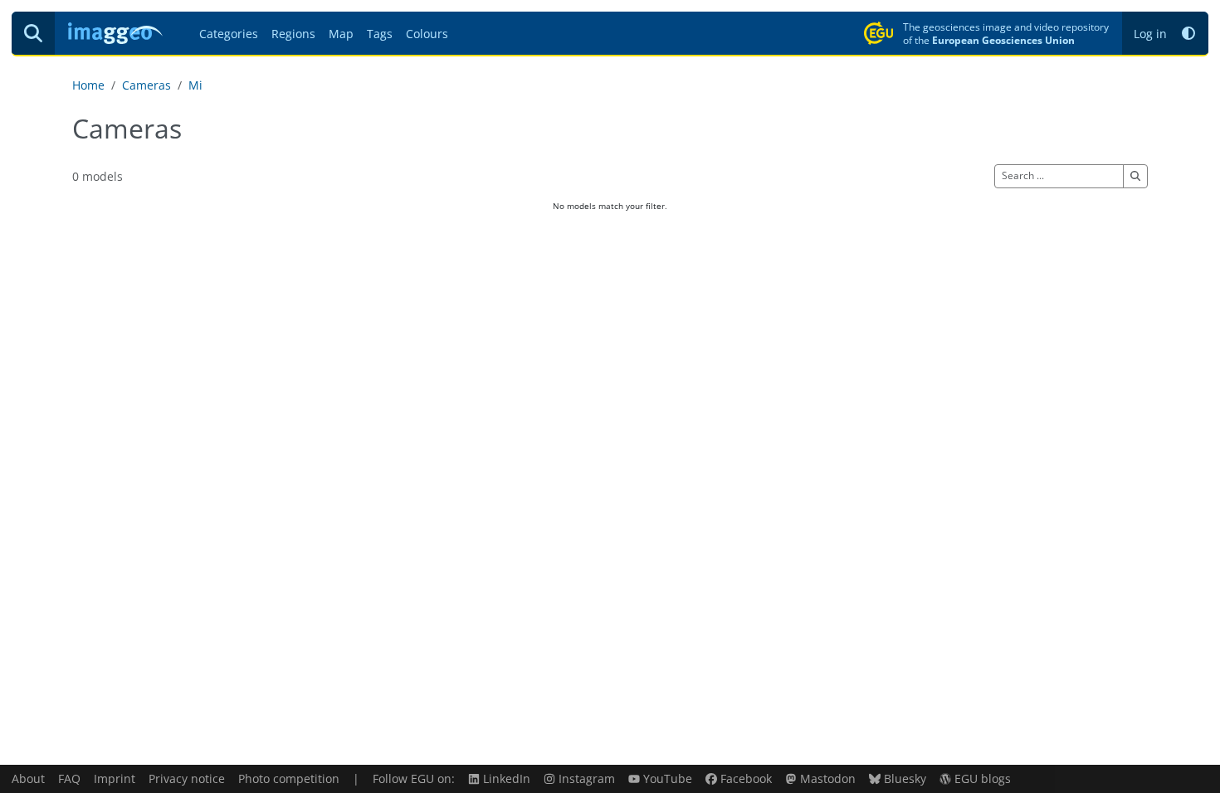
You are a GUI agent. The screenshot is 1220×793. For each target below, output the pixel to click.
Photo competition (288, 778)
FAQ (69, 778)
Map (341, 33)
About (28, 778)
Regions (293, 33)
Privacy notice (187, 778)
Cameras (146, 85)
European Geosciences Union (1003, 39)
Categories (228, 33)
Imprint (114, 778)
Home (88, 85)
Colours (427, 33)
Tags (380, 33)
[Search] (33, 33)
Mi (195, 85)
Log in (1150, 33)
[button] (1188, 33)
